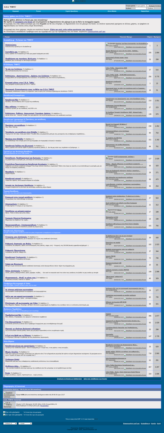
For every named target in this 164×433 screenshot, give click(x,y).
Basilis (111, 100)
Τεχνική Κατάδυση (11, 191)
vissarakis (112, 146)
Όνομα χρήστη (130, 6)
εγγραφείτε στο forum (24, 22)
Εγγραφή (16, 11)
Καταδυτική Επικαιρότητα (14, 95)
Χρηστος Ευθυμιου (114, 237)
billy (110, 244)
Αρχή (159, 423)
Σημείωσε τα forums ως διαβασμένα (69, 379)
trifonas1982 (113, 126)
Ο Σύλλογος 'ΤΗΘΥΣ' (12, 65)
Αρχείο (153, 423)
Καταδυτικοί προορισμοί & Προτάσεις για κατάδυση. (25, 119)
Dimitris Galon (113, 218)
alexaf (111, 158)
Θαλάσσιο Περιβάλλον (13, 309)
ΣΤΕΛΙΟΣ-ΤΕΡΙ (114, 251)
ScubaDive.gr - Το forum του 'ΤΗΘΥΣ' (18, 40)
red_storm (112, 212)
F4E (110, 271)
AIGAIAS (111, 353)
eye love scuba (113, 179)
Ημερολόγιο (145, 11)
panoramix (112, 360)
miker (110, 257)
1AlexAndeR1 (113, 186)
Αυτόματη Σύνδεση (155, 6)
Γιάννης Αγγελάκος (115, 346)
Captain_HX (112, 52)
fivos (110, 59)
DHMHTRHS (113, 107)
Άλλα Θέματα (9, 341)
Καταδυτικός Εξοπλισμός (14, 231)
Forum (38, 11)
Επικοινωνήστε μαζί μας (131, 423)
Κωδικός (128, 8)
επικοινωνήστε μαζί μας (96, 31)
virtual (111, 225)
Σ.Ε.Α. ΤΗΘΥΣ (113, 45)
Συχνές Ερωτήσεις (72, 11)
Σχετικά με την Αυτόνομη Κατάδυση (18, 152)
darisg (111, 197)
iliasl (110, 264)
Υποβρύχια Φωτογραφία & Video (17, 284)
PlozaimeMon (44, 405)
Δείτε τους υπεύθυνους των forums (95, 379)
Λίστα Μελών (112, 11)
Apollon (111, 303)
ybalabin (111, 132)
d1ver (110, 329)
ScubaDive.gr (145, 423)
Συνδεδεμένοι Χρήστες (11, 389)
